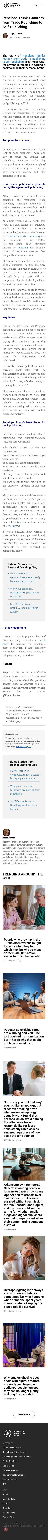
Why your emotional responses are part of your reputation (25, 592)
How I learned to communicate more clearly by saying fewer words (25, 577)
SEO (4, 1484)
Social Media (8, 1466)
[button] (24, 1414)
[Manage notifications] (6, 1529)
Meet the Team (9, 1499)
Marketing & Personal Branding (17, 1456)
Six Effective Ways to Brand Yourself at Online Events (24, 607)
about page (15, 721)
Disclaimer (7, 1508)
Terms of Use (8, 1517)
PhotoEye (12, 525)
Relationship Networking (14, 1475)
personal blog (26, 247)
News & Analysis (10, 1479)
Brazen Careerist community (24, 236)
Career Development (12, 1447)
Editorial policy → (23, 747)
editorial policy (33, 717)
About (5, 1494)
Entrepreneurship (10, 1470)
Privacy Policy (9, 1513)
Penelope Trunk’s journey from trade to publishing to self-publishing (24, 58)
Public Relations (10, 1461)
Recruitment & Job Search (14, 1452)
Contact (6, 1503)
